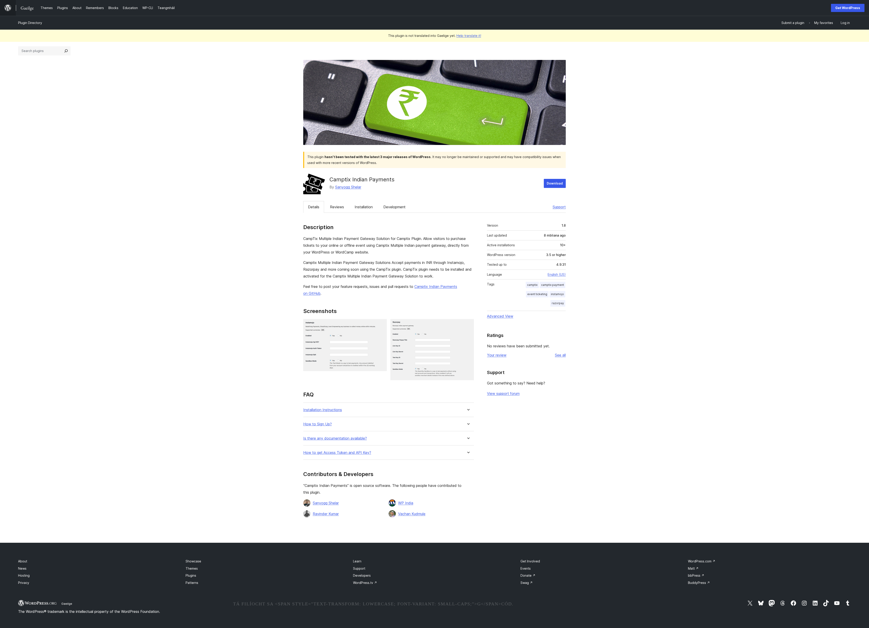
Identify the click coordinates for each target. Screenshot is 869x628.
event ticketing (537, 294)
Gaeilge (66, 603)
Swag (526, 583)
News (22, 568)
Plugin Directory (30, 23)
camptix (532, 285)
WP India (405, 503)
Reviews (337, 207)
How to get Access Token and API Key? (337, 452)
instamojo (557, 294)
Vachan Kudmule (411, 514)
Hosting (24, 575)
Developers (362, 575)
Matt (693, 568)
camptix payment (552, 285)
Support (559, 207)
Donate (527, 575)
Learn (357, 561)
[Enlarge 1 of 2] (380, 325)
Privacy (23, 583)
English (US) (557, 274)
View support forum (503, 393)
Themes (192, 568)
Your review (496, 355)
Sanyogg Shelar (348, 187)
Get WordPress (847, 8)
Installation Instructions (322, 410)
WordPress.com (701, 561)
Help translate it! (468, 36)
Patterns (192, 583)
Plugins (191, 575)
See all (560, 355)
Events (525, 568)
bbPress (696, 575)
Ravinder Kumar (326, 514)
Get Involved (530, 561)
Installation (364, 207)
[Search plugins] (66, 50)
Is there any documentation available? (335, 438)
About (22, 561)
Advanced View (500, 316)
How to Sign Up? (317, 424)
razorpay (558, 303)
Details (313, 207)
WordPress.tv (365, 583)
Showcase (193, 561)
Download (555, 183)
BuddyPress (699, 583)
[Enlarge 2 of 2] (468, 325)
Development (394, 207)
